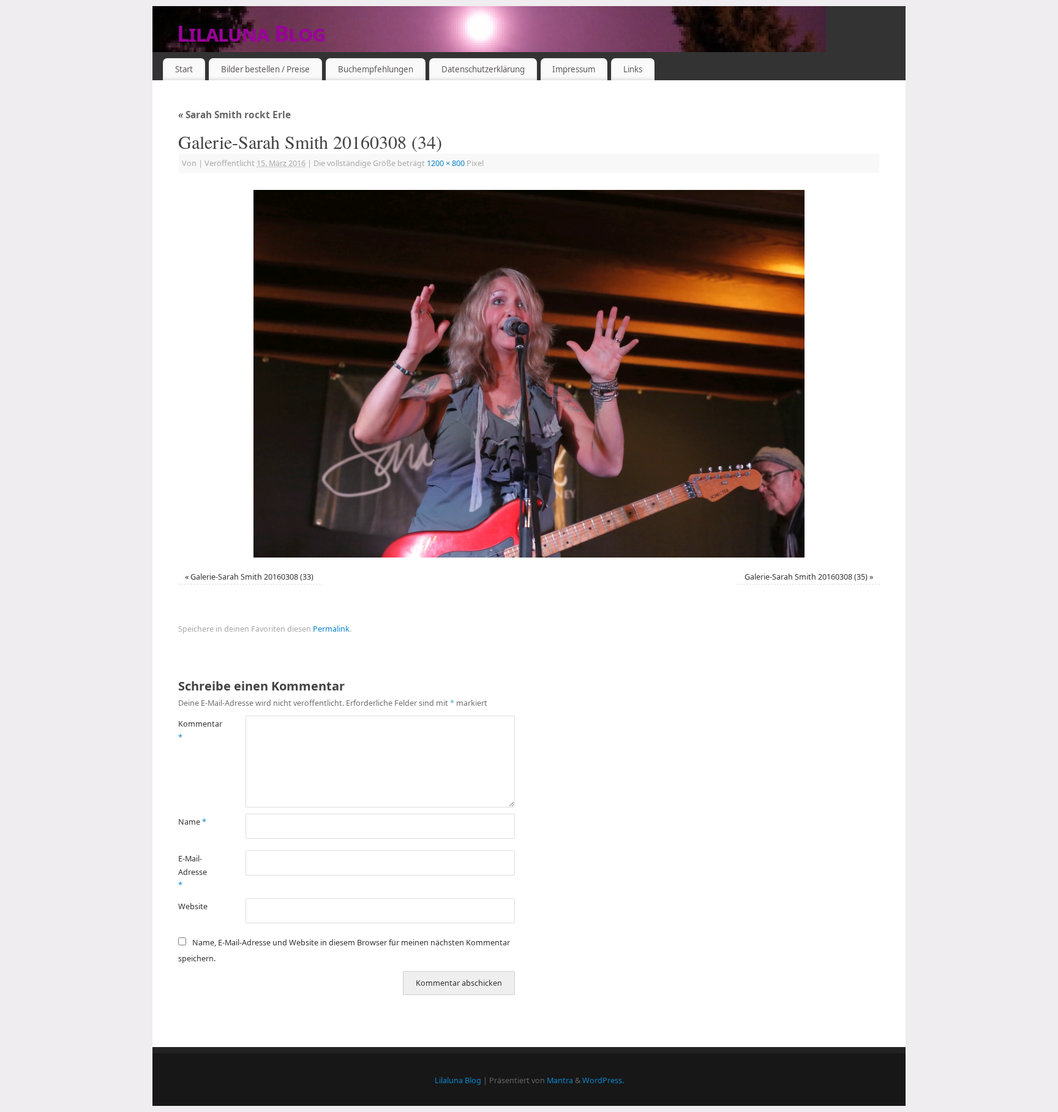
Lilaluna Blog (251, 33)
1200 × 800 (446, 163)
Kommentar (195, 730)
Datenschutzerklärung (483, 69)
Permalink (331, 629)
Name (192, 822)
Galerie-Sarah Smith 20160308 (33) (251, 577)
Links (632, 69)
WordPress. (603, 1080)
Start (184, 69)
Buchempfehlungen (375, 69)
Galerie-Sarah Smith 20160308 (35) (806, 577)
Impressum (573, 69)
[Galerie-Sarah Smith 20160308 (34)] (529, 374)
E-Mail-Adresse (192, 871)
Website (193, 906)
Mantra (560, 1080)
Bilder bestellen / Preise (265, 69)
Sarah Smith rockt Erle (234, 114)
